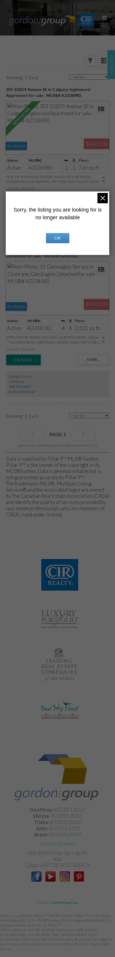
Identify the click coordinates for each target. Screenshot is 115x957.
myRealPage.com (65, 902)
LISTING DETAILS (23, 360)
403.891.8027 (20, 386)
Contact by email (57, 844)
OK (57, 238)
